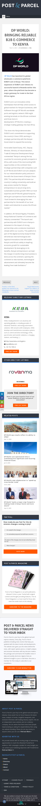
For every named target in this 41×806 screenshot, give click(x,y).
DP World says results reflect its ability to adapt (19, 436)
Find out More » (25, 731)
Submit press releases (12, 783)
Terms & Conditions (11, 787)
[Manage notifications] (4, 801)
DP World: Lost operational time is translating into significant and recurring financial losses (19, 458)
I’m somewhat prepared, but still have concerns (20, 534)
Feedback (29, 780)
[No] (38, 800)
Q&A (5, 790)
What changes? (11, 545)
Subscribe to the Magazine (21, 607)
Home (5, 759)
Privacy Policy (28, 787)
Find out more (11, 351)
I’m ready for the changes (14, 530)
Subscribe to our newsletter (19, 668)
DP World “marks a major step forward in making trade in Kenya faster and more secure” (19, 504)
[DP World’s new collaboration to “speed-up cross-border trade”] (20, 475)
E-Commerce (23, 48)
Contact (6, 770)
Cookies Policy (17, 780)
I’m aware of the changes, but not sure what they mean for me (20, 540)
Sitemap (5, 780)
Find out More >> (8, 750)
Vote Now (20, 551)
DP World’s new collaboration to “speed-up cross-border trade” (20, 481)
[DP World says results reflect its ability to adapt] (20, 430)
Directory (6, 761)
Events (5, 764)
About (5, 767)
